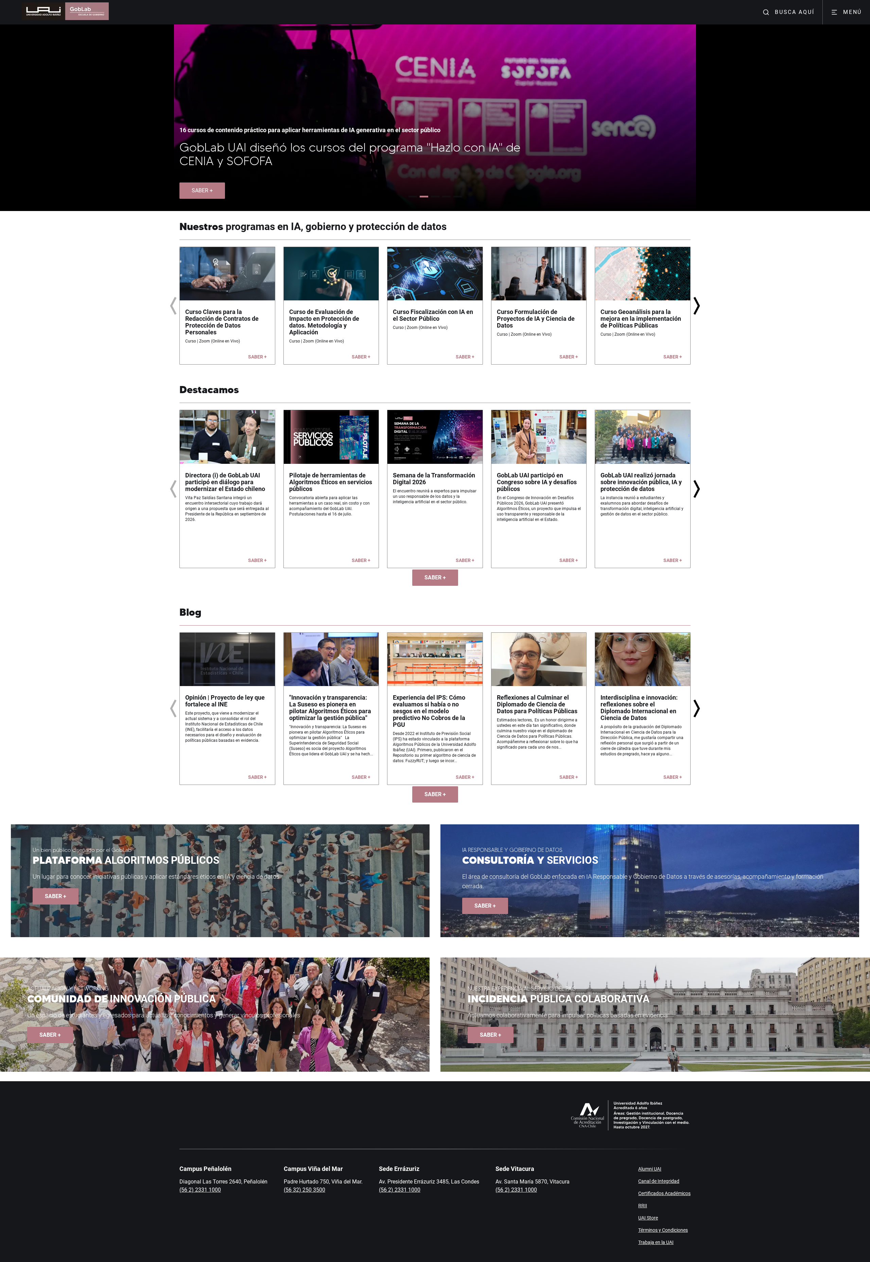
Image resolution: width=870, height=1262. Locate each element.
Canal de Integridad (658, 1181)
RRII (642, 1205)
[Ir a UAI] (43, 12)
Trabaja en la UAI (656, 1242)
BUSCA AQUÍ (794, 12)
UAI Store (648, 1218)
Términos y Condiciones (663, 1230)
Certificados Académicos (664, 1193)
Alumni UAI (649, 1169)
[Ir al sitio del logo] (87, 12)
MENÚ (852, 12)
